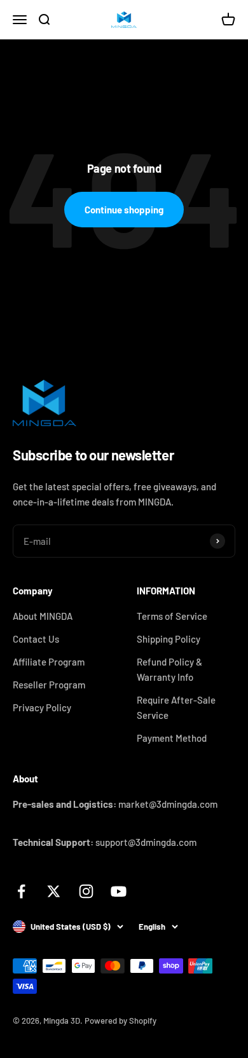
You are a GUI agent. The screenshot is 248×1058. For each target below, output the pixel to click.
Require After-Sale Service (176, 707)
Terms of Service (172, 616)
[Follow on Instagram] (86, 891)
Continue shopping (124, 209)
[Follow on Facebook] (21, 891)
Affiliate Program (49, 661)
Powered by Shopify (120, 1020)
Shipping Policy (168, 639)
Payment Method (172, 738)
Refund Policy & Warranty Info (169, 669)
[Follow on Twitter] (53, 891)
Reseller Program (49, 684)
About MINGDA (42, 616)
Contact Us (36, 639)
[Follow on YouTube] (118, 891)
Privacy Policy (42, 707)
